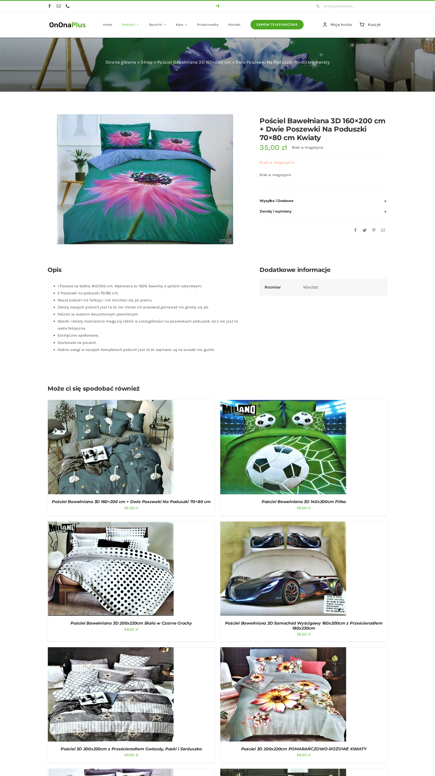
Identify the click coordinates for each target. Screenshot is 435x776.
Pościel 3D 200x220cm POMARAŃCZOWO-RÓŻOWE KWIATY (304, 749)
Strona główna (120, 62)
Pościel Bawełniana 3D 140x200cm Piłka (304, 501)
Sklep (147, 62)
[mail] (59, 6)
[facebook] (50, 6)
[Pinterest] (373, 230)
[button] (323, 201)
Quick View (130, 448)
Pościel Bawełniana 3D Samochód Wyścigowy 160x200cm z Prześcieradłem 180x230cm (304, 625)
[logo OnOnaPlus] (68, 21)
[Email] (382, 230)
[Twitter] (364, 230)
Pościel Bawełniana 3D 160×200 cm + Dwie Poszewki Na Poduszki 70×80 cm (131, 501)
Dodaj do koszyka (97, 448)
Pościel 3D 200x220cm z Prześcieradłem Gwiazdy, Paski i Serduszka (131, 749)
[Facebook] (355, 230)
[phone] (68, 6)
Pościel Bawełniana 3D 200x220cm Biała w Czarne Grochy (131, 623)
